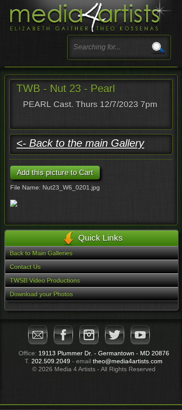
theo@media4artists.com (128, 361)
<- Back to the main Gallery (80, 143)
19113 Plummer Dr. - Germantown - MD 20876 (103, 353)
